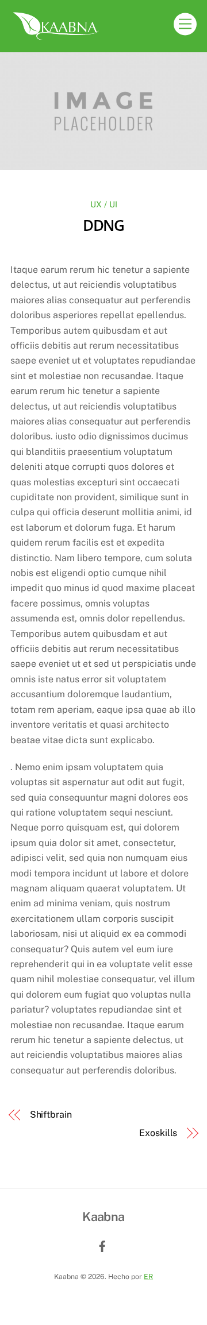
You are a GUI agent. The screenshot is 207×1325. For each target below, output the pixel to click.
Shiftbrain (51, 1114)
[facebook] (102, 1245)
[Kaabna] (56, 37)
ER (148, 1276)
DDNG (104, 225)
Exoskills (158, 1132)
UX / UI (103, 204)
